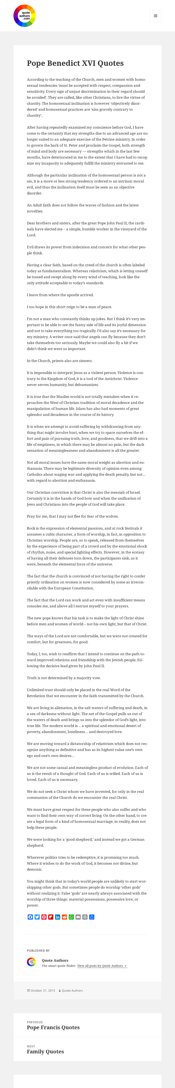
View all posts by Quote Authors (100, 966)
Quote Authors (72, 990)
